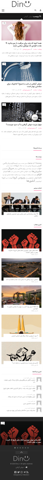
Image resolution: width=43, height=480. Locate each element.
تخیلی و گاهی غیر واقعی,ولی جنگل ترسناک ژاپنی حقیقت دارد (19, 381)
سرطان (16, 169)
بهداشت (40, 49)
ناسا (40, 178)
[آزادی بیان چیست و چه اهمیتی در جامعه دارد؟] (21, 353)
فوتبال (5, 171)
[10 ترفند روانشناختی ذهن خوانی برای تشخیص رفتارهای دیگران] (22, 204)
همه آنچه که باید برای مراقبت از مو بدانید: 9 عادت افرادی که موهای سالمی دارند (24, 44)
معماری (8, 175)
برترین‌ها (34, 166)
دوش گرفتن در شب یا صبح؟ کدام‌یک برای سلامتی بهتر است (24, 85)
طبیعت (29, 172)
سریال (11, 168)
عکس (12, 172)
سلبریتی (4, 168)
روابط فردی (28, 169)
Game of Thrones (35, 163)
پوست (10, 178)
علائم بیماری (16, 172)
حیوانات (16, 165)
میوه (3, 175)
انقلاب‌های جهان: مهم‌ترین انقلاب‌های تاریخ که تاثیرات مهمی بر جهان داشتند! (23, 251)
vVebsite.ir (25, 475)
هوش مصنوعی (33, 178)
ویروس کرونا (19, 178)
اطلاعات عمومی (21, 163)
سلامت (35, 49)
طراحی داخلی (24, 171)
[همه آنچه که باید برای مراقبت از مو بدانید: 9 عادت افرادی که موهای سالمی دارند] (22, 30)
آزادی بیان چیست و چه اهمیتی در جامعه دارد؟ (25, 363)
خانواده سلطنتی (9, 166)
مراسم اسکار (34, 175)
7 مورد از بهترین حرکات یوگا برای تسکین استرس (25, 336)
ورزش (26, 178)
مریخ (20, 175)
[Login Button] (40, 10)
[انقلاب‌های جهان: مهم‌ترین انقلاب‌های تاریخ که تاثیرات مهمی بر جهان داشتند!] (21, 240)
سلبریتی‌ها (37, 171)
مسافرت (16, 175)
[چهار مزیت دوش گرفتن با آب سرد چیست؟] (22, 112)
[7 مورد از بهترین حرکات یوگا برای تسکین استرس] (21, 326)
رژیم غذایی (22, 168)
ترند (23, 166)
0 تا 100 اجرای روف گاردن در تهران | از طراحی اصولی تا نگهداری (22, 308)
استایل (26, 164)
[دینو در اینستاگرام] (21, 472)
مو (5, 175)
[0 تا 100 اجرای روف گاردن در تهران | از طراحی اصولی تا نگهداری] (21, 296)
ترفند (26, 166)
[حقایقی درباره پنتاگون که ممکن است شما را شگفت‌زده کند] (21, 269)
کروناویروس (38, 181)
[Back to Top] (22, 452)
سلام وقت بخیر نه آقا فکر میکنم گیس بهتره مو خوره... (20, 410)
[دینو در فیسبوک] (15, 472)
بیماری (29, 166)
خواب (39, 168)
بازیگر (9, 163)
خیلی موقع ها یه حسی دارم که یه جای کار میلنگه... (21, 397)
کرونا (3, 177)
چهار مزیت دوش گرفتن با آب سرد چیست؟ (24, 124)
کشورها (30, 181)
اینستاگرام (14, 163)
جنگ (21, 166)
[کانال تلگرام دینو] (24, 472)
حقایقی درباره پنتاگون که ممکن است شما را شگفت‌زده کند (22, 279)
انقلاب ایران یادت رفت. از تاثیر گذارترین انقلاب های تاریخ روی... (19, 389)
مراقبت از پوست (26, 175)
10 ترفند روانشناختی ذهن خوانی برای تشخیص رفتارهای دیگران (22, 215)
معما (12, 175)
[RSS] (27, 472)
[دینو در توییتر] (18, 472)
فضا (8, 171)
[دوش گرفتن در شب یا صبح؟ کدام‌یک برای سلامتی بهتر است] (22, 71)
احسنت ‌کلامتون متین (29, 404)
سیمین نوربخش (26, 49)
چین (7, 178)
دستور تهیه (34, 169)
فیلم (39, 174)
